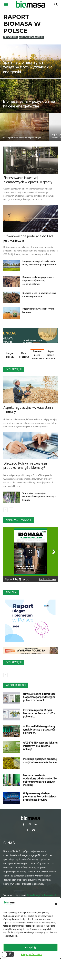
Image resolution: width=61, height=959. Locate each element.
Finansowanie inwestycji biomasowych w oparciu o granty (27, 180)
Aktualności (10, 37)
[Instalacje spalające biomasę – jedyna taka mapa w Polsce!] (11, 763)
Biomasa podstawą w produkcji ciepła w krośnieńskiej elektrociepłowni (38, 280)
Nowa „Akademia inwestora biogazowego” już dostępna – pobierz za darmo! (40, 697)
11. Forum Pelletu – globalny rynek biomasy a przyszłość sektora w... (39, 729)
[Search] (56, 4)
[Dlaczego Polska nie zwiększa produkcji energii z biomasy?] (30, 445)
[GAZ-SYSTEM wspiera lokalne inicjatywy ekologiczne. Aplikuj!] (11, 747)
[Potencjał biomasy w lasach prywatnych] (24, 127)
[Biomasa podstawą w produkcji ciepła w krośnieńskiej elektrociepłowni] (11, 281)
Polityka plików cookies (31, 954)
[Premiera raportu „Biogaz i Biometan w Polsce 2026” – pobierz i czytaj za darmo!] (11, 714)
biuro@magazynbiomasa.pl (41, 895)
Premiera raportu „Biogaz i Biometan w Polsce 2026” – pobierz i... (39, 713)
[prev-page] (5, 510)
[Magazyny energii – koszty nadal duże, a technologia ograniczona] (11, 265)
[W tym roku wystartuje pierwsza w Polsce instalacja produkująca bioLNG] (11, 798)
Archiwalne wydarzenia (31, 37)
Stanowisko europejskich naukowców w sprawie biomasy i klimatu (39, 496)
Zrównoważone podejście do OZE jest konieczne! (28, 238)
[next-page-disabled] (11, 510)
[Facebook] (24, 825)
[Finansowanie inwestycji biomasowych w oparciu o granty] (30, 160)
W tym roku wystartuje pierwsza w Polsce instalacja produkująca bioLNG (39, 796)
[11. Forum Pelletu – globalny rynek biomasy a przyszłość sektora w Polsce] (11, 731)
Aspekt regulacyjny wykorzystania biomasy (28, 410)
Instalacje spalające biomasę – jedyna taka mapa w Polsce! (40, 761)
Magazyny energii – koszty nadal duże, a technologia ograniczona (39, 263)
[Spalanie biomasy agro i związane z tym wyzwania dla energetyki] (30, 61)
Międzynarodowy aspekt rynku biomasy (38, 310)
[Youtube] (33, 831)
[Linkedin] (36, 825)
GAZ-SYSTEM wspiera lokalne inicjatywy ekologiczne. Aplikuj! (40, 746)
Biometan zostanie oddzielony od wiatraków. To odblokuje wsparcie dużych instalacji (40, 780)
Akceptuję (30, 947)
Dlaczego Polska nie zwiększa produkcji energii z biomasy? (25, 466)
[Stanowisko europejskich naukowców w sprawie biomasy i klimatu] (11, 497)
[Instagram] (29, 825)
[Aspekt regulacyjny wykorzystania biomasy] (30, 389)
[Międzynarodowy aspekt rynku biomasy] (11, 313)
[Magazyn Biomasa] (31, 818)
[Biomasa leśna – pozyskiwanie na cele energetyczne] (30, 96)
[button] (56, 904)
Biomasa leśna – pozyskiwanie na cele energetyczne (39, 294)
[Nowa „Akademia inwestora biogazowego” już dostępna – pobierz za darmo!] (11, 698)
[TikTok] (27, 831)
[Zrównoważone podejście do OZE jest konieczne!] (30, 218)
